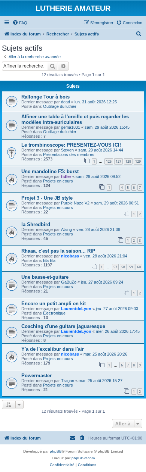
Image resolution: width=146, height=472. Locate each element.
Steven (67, 150)
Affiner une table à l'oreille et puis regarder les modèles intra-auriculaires (75, 119)
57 (115, 267)
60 (139, 267)
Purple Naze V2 (75, 203)
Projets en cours (58, 181)
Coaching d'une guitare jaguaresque (63, 326)
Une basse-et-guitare (45, 277)
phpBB (56, 451)
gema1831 (70, 127)
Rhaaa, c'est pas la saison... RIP (58, 251)
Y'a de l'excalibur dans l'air (52, 349)
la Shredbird (35, 224)
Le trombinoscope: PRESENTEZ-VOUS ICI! (71, 145)
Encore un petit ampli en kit (53, 303)
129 (138, 161)
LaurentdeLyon (76, 308)
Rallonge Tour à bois (45, 97)
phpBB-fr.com (83, 458)
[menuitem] (19, 22)
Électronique (54, 313)
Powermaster (36, 375)
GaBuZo (68, 282)
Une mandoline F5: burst (50, 171)
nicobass (70, 256)
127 (118, 161)
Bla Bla (49, 260)
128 (128, 161)
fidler (66, 176)
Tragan (67, 380)
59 (131, 267)
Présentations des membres (68, 154)
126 (109, 161)
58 (123, 267)
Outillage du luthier (59, 106)
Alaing (66, 229)
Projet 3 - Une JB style (47, 198)
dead (65, 102)
